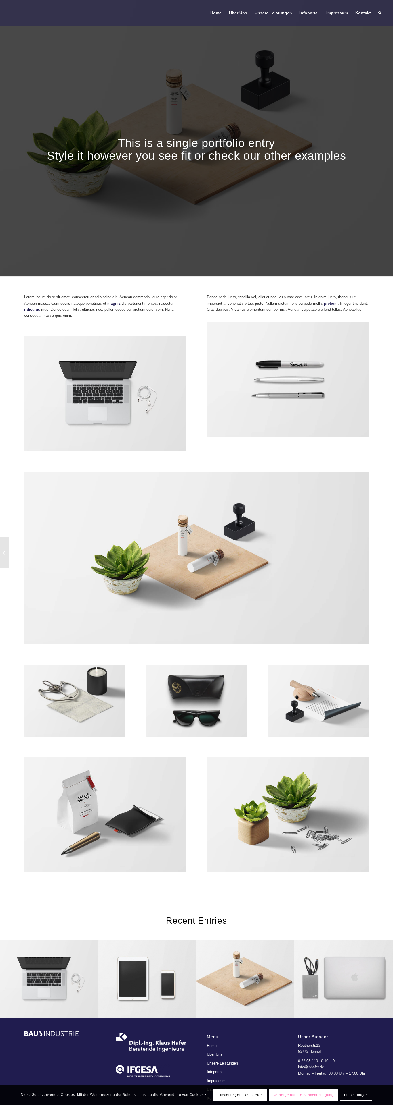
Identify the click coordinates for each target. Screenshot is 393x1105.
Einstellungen (356, 1095)
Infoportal (214, 1072)
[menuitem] (216, 13)
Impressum (216, 1081)
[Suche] (380, 13)
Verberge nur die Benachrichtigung (303, 1095)
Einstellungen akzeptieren (240, 1095)
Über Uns (214, 1054)
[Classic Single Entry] (4, 552)
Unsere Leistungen (222, 1063)
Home (212, 1046)
